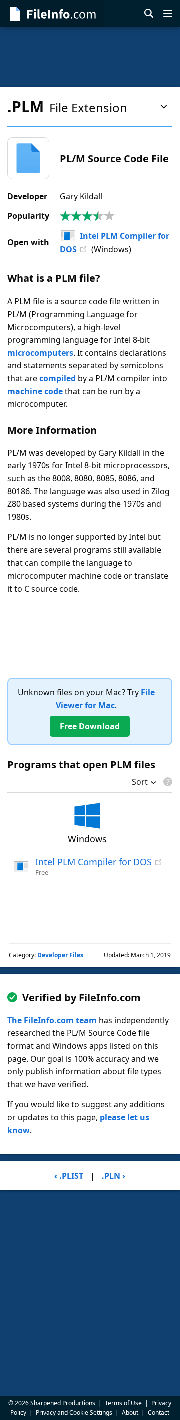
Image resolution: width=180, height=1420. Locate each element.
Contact (159, 1412)
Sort (140, 782)
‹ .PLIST (69, 1175)
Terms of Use (123, 1403)
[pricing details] (167, 781)
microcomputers (41, 352)
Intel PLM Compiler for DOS (94, 862)
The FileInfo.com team (52, 1020)
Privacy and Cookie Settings (74, 1412)
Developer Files (61, 955)
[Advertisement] (90, 57)
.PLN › (114, 1175)
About (130, 1412)
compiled (58, 378)
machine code (35, 391)
